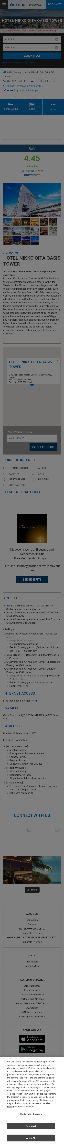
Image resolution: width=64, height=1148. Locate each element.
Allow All (30, 1138)
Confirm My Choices (31, 1114)
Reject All (31, 1126)
